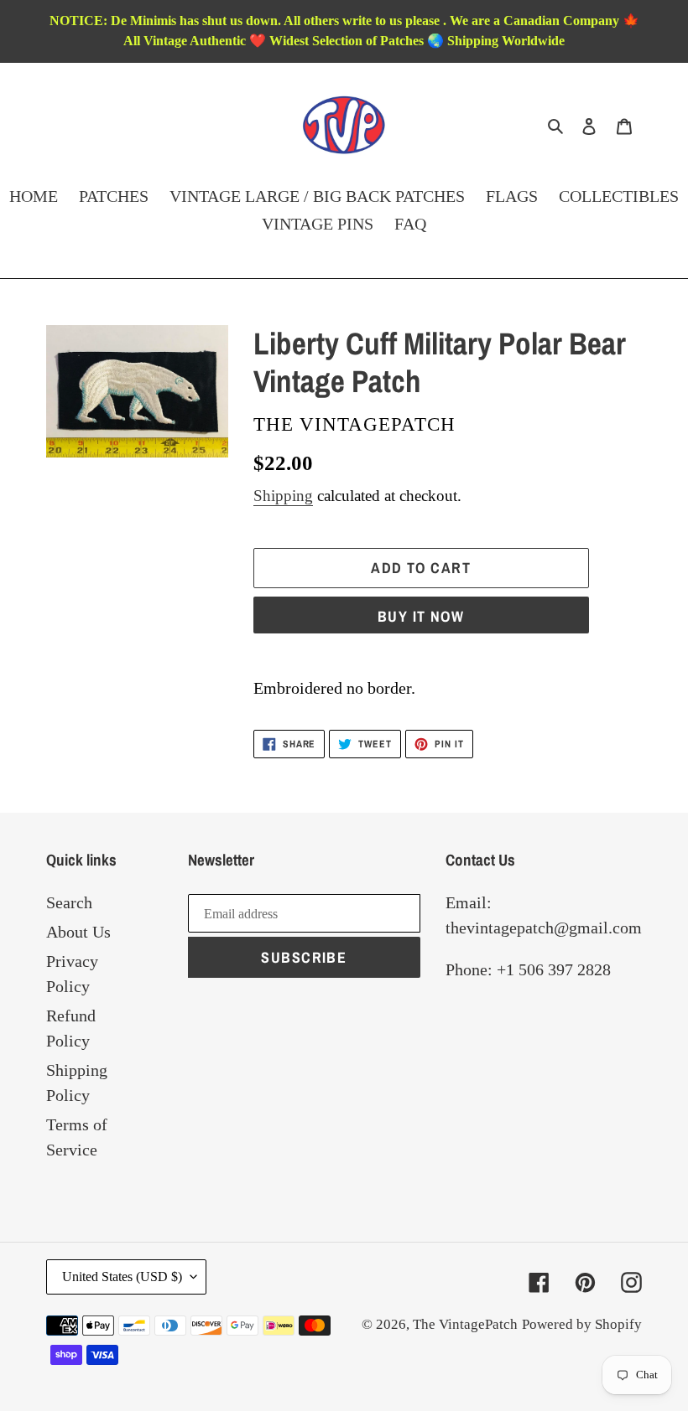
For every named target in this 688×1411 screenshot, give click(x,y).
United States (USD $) (122, 1276)
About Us (78, 932)
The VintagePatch (465, 1324)
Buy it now (421, 616)
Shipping (283, 495)
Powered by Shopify (582, 1324)
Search (69, 902)
